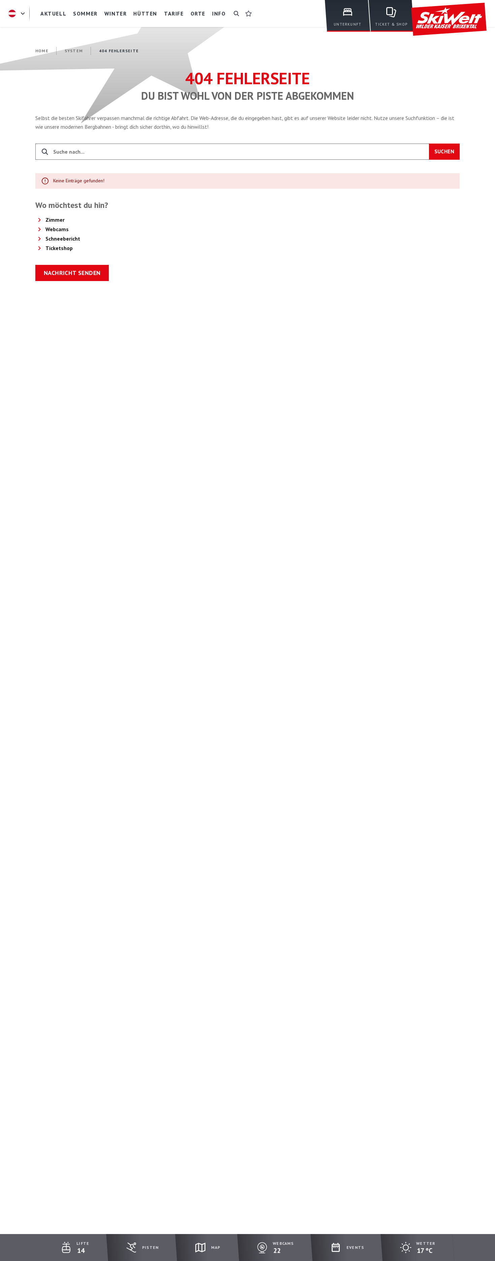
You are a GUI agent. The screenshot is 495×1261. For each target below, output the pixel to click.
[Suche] (236, 13)
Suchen (444, 151)
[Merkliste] (248, 13)
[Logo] (449, 19)
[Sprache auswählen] (17, 13)
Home (41, 50)
